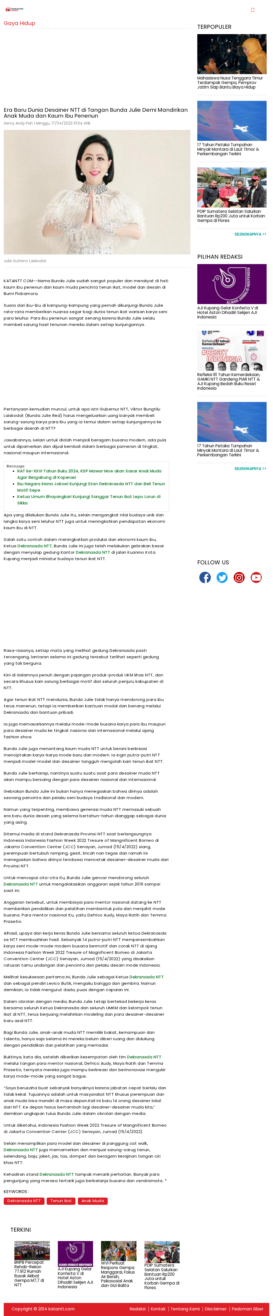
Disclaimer (216, 1309)
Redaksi (138, 1309)
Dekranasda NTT (35, 546)
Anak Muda (93, 1200)
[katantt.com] (70, 9)
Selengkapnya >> (251, 234)
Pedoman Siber (247, 1309)
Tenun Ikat (61, 1200)
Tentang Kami (185, 1309)
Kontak (158, 1309)
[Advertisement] (97, 66)
